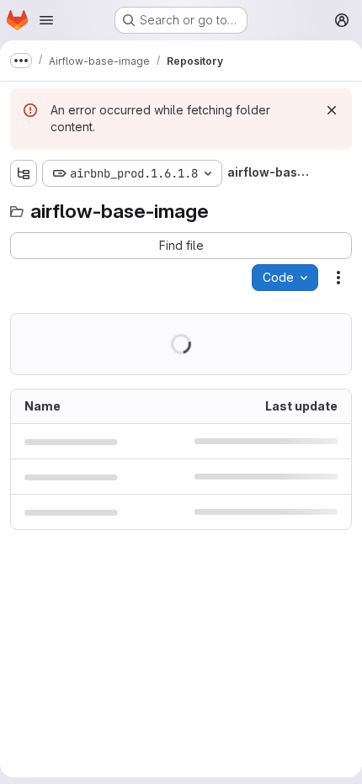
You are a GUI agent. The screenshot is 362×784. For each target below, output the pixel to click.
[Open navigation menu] (46, 20)
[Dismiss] (332, 110)
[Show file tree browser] (23, 173)
